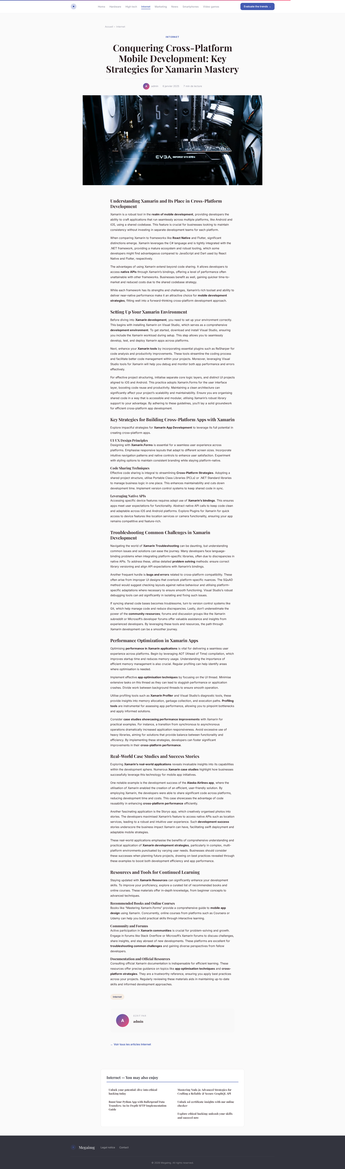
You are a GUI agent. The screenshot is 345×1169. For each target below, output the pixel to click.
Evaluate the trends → (257, 6)
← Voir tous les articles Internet (130, 1044)
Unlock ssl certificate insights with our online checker (206, 1103)
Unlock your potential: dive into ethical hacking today (133, 1091)
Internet (145, 6)
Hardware (115, 6)
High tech (131, 6)
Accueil (109, 26)
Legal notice (108, 1147)
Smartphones (191, 6)
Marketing (161, 6)
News (174, 6)
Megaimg (87, 1147)
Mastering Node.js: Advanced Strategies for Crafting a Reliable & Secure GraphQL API (204, 1091)
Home (101, 6)
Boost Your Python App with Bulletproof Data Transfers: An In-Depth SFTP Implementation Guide (137, 1105)
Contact (124, 1147)
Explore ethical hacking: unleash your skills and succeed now (205, 1115)
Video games (211, 6)
